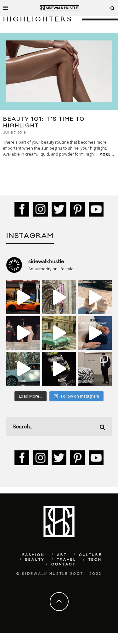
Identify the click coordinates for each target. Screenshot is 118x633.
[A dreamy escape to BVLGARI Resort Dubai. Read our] (95, 297)
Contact (63, 564)
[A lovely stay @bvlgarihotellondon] (23, 297)
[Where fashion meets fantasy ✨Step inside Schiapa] (59, 297)
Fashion (33, 555)
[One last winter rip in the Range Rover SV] (23, 369)
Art (62, 555)
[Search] (112, 8)
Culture (90, 555)
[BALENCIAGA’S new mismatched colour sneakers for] (59, 369)
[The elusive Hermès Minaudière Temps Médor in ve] (95, 333)
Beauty (35, 560)
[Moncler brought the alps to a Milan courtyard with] (59, 333)
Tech (95, 560)
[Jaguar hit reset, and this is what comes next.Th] (95, 369)
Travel (66, 560)
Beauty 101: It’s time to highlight (44, 122)
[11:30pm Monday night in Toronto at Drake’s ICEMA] (23, 333)
